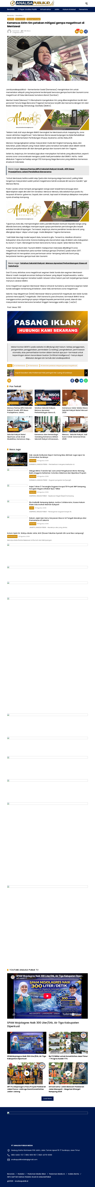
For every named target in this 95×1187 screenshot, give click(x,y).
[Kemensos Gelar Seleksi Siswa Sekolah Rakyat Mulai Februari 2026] (75, 398)
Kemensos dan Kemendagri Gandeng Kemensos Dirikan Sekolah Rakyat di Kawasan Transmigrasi (46, 436)
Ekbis (65, 403)
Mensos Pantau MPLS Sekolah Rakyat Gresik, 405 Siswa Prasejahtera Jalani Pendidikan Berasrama (19, 410)
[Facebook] (72, 381)
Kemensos (34, 365)
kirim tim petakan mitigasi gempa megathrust (60, 365)
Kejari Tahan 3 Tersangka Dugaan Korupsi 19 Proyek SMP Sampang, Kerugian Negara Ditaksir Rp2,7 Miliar (57, 487)
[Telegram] (81, 381)
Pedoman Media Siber (37, 1174)
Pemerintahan (20, 19)
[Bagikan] (86, 32)
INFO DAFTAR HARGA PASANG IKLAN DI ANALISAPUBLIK (29, 1177)
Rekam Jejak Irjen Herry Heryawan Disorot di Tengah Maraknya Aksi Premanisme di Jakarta (57, 519)
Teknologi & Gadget (33, 19)
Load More (47, 1098)
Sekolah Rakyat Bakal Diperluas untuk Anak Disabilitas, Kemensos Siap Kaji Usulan (18, 436)
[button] (86, 3)
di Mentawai (20, 365)
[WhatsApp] (86, 381)
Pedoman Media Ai (57, 1174)
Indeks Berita (73, 1174)
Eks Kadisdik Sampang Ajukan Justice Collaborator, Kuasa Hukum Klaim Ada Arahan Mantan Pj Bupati (57, 503)
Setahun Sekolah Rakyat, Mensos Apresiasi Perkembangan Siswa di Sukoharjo (45, 410)
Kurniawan (16, 31)
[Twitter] (77, 381)
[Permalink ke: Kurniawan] (10, 31)
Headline (11, 19)
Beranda (10, 1174)
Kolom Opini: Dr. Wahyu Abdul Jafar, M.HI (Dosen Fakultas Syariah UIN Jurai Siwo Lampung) (45, 533)
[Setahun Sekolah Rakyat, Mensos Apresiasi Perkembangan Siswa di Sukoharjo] (47, 398)
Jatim (31, 508)
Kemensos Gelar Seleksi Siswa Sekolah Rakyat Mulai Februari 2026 (75, 410)
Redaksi (21, 1174)
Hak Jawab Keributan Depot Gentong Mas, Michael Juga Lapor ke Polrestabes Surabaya (57, 456)
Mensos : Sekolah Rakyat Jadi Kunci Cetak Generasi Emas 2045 (74, 436)
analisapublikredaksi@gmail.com (24, 1159)
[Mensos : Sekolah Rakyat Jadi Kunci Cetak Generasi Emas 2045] (75, 424)
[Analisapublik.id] (43, 3)
